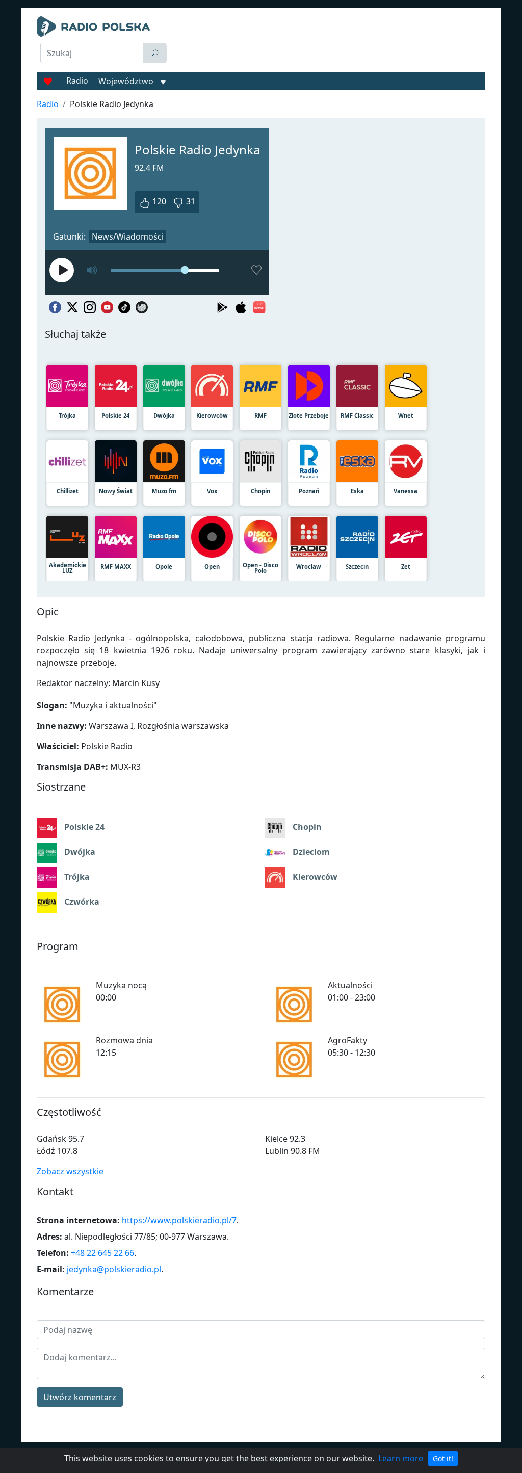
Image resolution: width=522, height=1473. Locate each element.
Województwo (125, 81)
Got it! (443, 1458)
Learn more (400, 1458)
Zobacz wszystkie (70, 1171)
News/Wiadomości (128, 236)
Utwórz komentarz (79, 1397)
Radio (77, 80)
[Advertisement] (330, 41)
